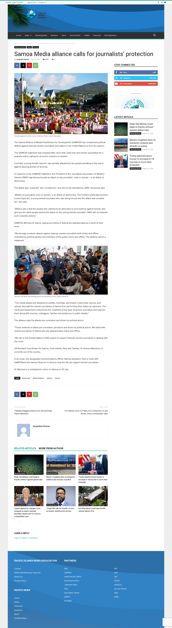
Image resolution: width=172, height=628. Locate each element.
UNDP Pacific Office (72, 576)
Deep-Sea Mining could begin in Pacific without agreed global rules (141, 127)
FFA (115, 568)
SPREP (67, 596)
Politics (35, 47)
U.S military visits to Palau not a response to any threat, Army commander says (86, 412)
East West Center (72, 592)
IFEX (66, 588)
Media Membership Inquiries (27, 572)
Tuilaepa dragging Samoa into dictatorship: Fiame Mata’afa (33, 412)
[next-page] (20, 521)
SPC (116, 576)
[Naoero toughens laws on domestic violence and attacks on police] (61, 465)
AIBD (116, 596)
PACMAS (68, 601)
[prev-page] (16, 521)
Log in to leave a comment (25, 538)
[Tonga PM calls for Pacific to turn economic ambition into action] (61, 496)
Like (154, 72)
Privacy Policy (20, 580)
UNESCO (118, 584)
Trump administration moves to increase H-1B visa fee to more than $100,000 (92, 479)
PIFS (66, 568)
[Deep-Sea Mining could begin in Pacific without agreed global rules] (29, 465)
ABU (116, 592)
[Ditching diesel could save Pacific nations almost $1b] (93, 496)
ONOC (117, 580)
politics (49, 378)
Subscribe (152, 84)
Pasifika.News (20, 618)
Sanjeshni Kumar (23, 59)
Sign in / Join (32, 2)
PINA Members (110, 35)
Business (54, 35)
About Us (18, 576)
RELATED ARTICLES (25, 448)
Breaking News (41, 35)
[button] (154, 35)
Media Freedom (27, 43)
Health (86, 35)
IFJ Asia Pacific (120, 588)
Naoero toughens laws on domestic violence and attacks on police (143, 142)
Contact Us (42, 2)
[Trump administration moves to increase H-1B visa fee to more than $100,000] (93, 465)
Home (18, 35)
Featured (97, 35)
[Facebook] (158, 2)
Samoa (57, 378)
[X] (161, 2)
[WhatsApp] (35, 65)
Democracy (26, 378)
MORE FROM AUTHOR (51, 448)
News (27, 35)
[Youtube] (165, 2)
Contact (17, 568)
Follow (153, 78)
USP (116, 572)
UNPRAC (68, 572)
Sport (64, 35)
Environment (75, 35)
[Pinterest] (29, 65)
